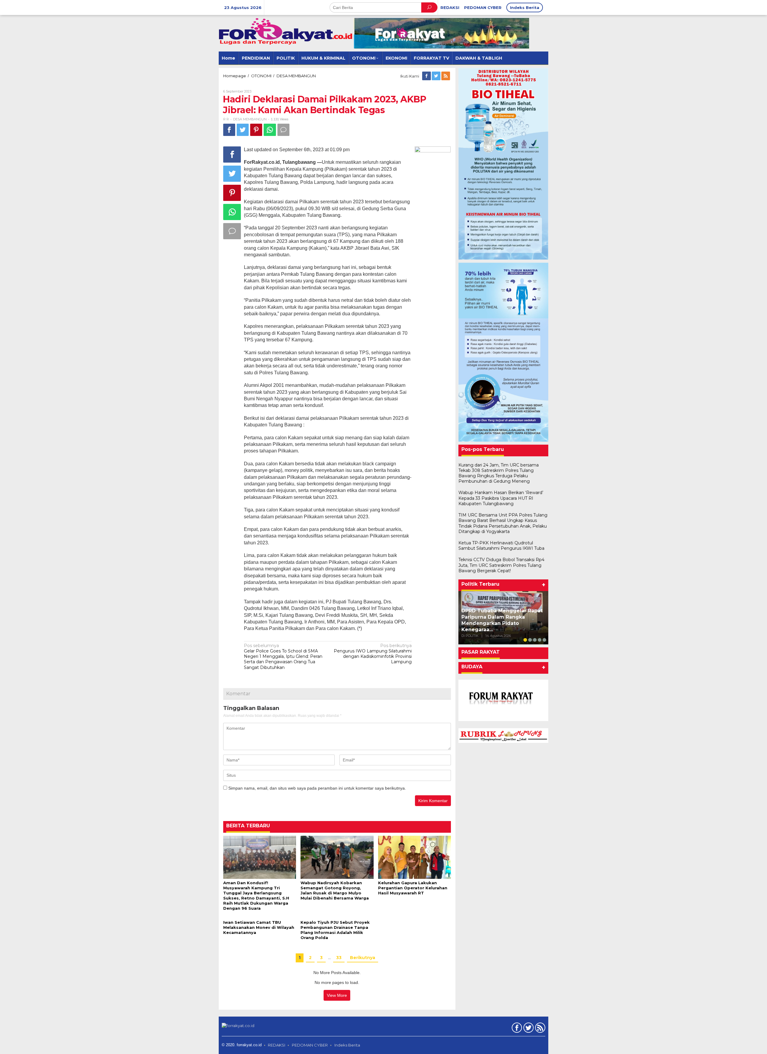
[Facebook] (427, 76)
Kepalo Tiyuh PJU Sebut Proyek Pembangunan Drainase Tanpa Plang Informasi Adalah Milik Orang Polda (335, 930)
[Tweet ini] (243, 130)
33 (339, 957)
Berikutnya (362, 957)
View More (337, 995)
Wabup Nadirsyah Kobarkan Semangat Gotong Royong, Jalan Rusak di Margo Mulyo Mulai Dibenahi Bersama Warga (335, 890)
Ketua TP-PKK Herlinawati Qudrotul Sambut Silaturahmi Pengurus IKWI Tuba (501, 545)
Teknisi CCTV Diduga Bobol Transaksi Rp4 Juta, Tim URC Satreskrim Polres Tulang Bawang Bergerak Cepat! (501, 565)
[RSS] (446, 76)
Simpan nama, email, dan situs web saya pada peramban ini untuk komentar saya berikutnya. (317, 788)
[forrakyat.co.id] (286, 31)
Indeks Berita (347, 1045)
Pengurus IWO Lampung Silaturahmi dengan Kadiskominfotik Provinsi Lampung (373, 654)
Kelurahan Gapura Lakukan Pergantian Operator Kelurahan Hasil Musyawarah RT (412, 887)
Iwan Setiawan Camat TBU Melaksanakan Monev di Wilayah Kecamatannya (258, 927)
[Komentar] (283, 130)
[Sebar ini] (229, 130)
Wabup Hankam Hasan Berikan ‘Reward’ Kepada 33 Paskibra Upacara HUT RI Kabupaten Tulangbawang (500, 498)
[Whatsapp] (270, 130)
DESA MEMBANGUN (250, 119)
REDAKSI (276, 1045)
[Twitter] (436, 76)
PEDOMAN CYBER (310, 1045)
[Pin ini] (256, 130)
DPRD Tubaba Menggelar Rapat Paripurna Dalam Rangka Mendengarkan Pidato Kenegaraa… (502, 620)
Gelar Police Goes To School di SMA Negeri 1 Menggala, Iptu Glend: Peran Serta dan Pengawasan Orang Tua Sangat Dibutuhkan (283, 656)
